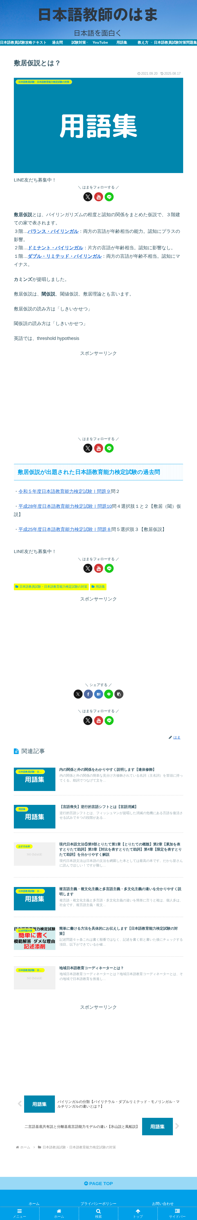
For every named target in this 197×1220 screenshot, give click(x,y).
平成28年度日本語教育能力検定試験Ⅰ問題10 (65, 506)
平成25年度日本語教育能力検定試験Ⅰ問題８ (64, 529)
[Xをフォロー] (87, 196)
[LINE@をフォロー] (109, 196)
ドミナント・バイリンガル (55, 247)
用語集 (100, 586)
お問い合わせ (163, 1204)
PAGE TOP (100, 1183)
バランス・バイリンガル (53, 231)
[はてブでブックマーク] (98, 694)
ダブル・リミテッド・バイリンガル (65, 256)
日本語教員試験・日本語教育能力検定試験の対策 (53, 586)
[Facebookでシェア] (88, 694)
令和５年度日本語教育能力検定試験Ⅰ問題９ (64, 491)
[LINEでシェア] (108, 694)
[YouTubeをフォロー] (98, 196)
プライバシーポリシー (98, 1204)
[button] (118, 694)
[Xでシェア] (78, 694)
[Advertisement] (98, 393)
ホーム (34, 1204)
